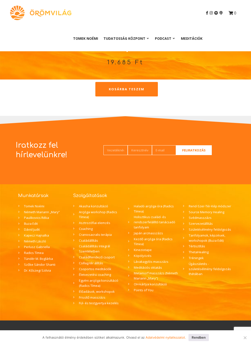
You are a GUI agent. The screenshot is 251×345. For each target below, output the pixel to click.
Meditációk (191, 38)
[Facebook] (207, 13)
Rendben (199, 337)
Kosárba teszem (126, 89)
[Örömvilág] (40, 13)
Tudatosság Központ (124, 38)
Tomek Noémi (85, 38)
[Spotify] (216, 13)
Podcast (163, 38)
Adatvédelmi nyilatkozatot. (166, 337)
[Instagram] (211, 13)
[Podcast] (221, 13)
